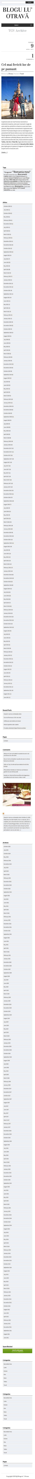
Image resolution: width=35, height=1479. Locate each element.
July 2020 (6, 339)
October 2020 (7, 329)
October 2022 (7, 248)
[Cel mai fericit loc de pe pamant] (17, 118)
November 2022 (7, 245)
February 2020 (7, 357)
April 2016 (6, 518)
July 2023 (6, 227)
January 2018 (7, 445)
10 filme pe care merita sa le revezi (12, 721)
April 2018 (6, 434)
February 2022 (7, 276)
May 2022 (6, 266)
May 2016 (6, 515)
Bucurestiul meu (8, 1364)
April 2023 (6, 231)
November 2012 (7, 662)
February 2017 (7, 483)
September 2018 (8, 417)
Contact (6, 741)
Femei (27, 178)
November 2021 (7, 287)
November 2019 (7, 367)
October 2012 (7, 666)
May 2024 (6, 217)
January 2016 (7, 529)
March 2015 (6, 564)
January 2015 (7, 571)
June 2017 (6, 469)
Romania (19, 186)
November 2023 (7, 224)
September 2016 (8, 501)
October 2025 (7, 206)
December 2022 (7, 241)
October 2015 (7, 539)
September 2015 (8, 543)
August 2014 (7, 588)
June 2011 (6, 697)
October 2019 (7, 371)
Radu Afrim (12, 186)
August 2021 (7, 297)
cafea (10, 176)
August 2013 (7, 631)
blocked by (17, 1350)
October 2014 (7, 581)
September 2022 (8, 252)
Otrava (10, 74)
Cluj (26, 176)
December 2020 (7, 322)
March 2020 (6, 353)
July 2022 (6, 259)
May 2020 (6, 346)
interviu (6, 181)
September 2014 (8, 585)
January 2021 (7, 318)
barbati (10, 174)
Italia (11, 181)
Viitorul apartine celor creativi (11, 724)
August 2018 (7, 420)
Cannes (13, 176)
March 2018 (6, 438)
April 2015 (6, 560)
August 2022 (7, 255)
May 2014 (6, 599)
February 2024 (7, 220)
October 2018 (7, 413)
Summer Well (9, 188)
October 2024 (7, 213)
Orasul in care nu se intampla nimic (12, 714)
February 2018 (7, 441)
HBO (10, 180)
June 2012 (6, 673)
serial (28, 186)
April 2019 (6, 392)
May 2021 (6, 304)
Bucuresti (22, 174)
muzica (25, 184)
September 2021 (8, 294)
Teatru (5, 1381)
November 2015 (7, 536)
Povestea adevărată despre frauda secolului (15, 728)
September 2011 (8, 690)
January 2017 (7, 487)
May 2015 (6, 557)
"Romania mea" (22, 172)
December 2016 (7, 490)
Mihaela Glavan (18, 184)
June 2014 (6, 596)
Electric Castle (22, 178)
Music (5, 1378)
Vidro (5, 764)
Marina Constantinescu (18, 183)
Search (29, 2)
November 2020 (7, 325)
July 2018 (6, 424)
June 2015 (6, 553)
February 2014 (7, 610)
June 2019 (6, 385)
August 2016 (7, 504)
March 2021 (6, 311)
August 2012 (7, 669)
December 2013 (7, 616)
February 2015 (7, 567)
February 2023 (7, 238)
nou (5, 813)
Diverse (5, 1371)
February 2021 (7, 315)
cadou (6, 176)
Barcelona (15, 174)
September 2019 (8, 374)
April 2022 (6, 269)
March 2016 (6, 522)
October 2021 (7, 290)
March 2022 (6, 273)
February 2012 (7, 680)
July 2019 (6, 381)
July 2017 (6, 466)
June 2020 (6, 343)
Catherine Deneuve (20, 176)
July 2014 (6, 592)
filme (7, 180)
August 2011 (7, 694)
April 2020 (6, 350)
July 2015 (6, 550)
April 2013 (6, 645)
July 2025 (6, 210)
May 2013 (6, 641)
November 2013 (7, 620)
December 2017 (7, 448)
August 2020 (7, 336)
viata (14, 190)
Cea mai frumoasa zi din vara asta (12, 717)
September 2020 (8, 332)
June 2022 (6, 262)
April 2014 (6, 602)
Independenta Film (23, 180)
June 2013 (6, 638)
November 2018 (7, 410)
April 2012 (6, 676)
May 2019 (6, 389)
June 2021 (6, 301)
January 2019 (7, 403)
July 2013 (6, 634)
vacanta (7, 190)
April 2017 (6, 476)
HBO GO (15, 180)
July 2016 (6, 508)
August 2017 (7, 462)
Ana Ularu (6, 175)
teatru (15, 188)
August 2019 (7, 378)
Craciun (16, 178)
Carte (5, 1367)
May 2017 (6, 473)
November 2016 (7, 494)
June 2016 (6, 511)
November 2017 (7, 452)
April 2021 (6, 308)
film (5, 180)
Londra (11, 183)
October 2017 (7, 455)
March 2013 (6, 648)
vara (11, 190)
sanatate (25, 186)
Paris (7, 186)
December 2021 (7, 283)
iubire (15, 181)
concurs (10, 178)
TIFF (18, 188)
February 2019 (7, 399)
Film (5, 1374)
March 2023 (6, 234)
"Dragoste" (8, 172)
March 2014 (6, 606)
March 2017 (6, 480)
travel (22, 188)
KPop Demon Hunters (9, 770)
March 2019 (6, 396)
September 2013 (8, 627)
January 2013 (7, 655)
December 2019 (7, 364)
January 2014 (7, 613)
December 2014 (7, 574)
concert (6, 178)
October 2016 (7, 497)
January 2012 (7, 683)
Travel (22, 74)
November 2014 (7, 578)
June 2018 (6, 427)
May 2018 (6, 431)
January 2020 (7, 360)
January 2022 (7, 280)
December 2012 (7, 659)
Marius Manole (11, 184)
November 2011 (7, 687)
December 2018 (7, 406)
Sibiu (5, 188)
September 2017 (8, 459)
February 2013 (7, 652)
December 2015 (7, 532)
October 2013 (7, 624)
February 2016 (7, 525)
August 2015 (7, 546)
